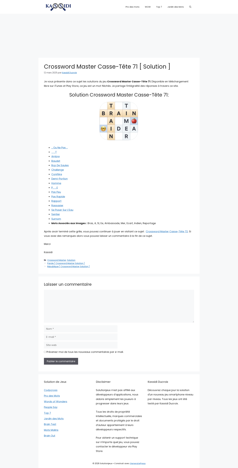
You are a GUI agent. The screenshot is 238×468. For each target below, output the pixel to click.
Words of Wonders (55, 401)
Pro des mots (132, 6)
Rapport (56, 201)
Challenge (57, 169)
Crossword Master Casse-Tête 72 (167, 231)
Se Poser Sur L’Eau (62, 210)
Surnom (56, 219)
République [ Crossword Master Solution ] (68, 266)
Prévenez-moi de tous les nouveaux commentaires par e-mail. (84, 352)
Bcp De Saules (60, 165)
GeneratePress (138, 463)
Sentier (55, 214)
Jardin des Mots (175, 6)
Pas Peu (56, 192)
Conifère (56, 174)
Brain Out (49, 435)
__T (54, 152)
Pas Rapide (58, 196)
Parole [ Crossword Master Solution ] (66, 263)
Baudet (55, 161)
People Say (50, 407)
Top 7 (159, 6)
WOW (148, 6)
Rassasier (57, 205)
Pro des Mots (52, 395)
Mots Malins (51, 430)
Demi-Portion (59, 178)
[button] (190, 7)
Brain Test (50, 424)
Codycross (50, 390)
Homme (56, 183)
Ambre (55, 156)
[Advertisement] (119, 34)
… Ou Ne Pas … (59, 147)
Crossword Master (56, 260)
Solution (71, 260)
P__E (54, 187)
